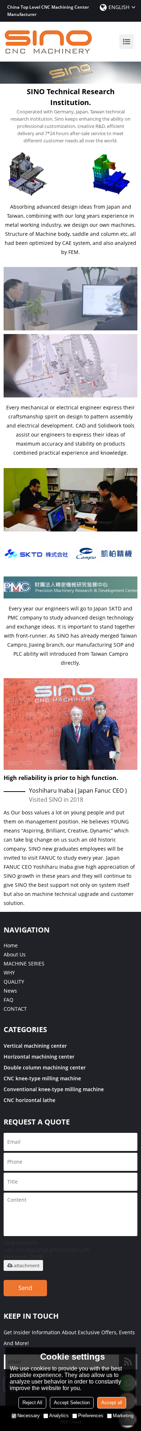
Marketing (123, 1415)
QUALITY (14, 981)
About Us (15, 954)
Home (11, 945)
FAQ (8, 999)
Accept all (111, 1402)
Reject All (32, 1402)
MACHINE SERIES (24, 963)
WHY (9, 972)
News (10, 990)
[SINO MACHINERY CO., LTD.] (49, 41)
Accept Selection (72, 1402)
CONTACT (15, 1008)
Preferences (90, 1415)
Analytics (59, 1415)
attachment (26, 1265)
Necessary (28, 1415)
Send (25, 1288)
